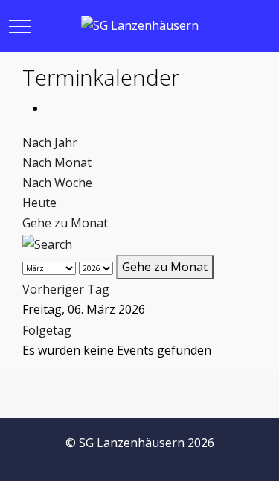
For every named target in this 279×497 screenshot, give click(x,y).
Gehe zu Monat (65, 223)
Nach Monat (57, 162)
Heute (39, 202)
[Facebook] (164, 460)
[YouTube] (262, 460)
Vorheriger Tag (65, 289)
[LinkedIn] (229, 460)
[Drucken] (50, 108)
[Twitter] (197, 460)
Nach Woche (57, 182)
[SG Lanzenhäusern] (140, 26)
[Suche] (47, 243)
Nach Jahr (49, 142)
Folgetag (46, 330)
